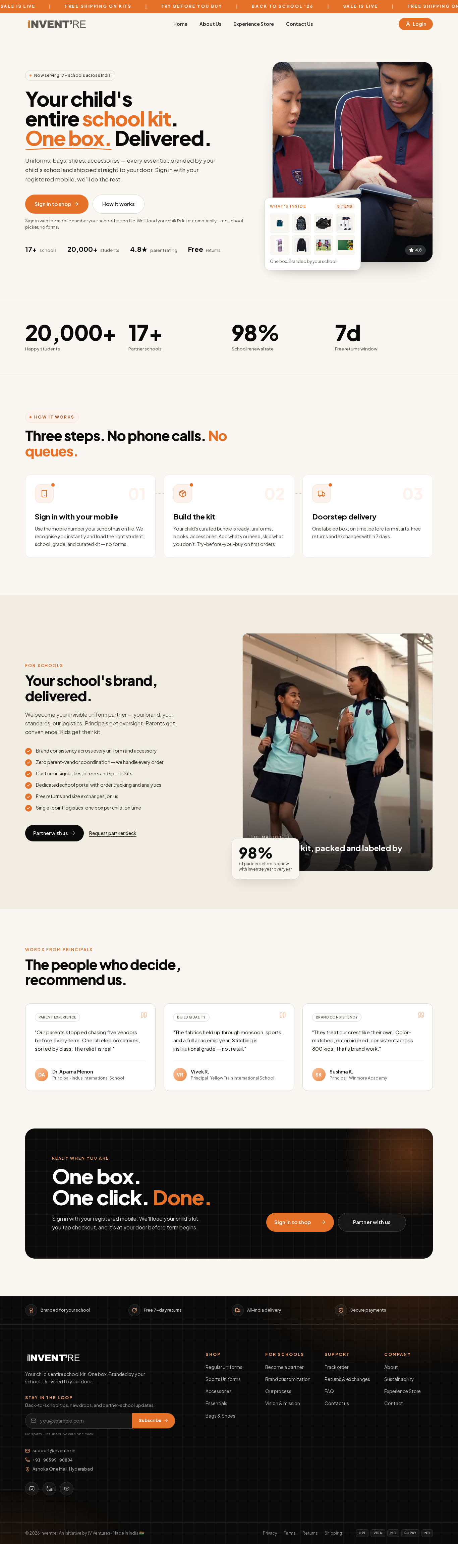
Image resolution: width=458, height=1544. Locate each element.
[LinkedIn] (49, 1488)
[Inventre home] (56, 24)
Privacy (270, 1533)
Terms (290, 1533)
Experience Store (253, 24)
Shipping (333, 1533)
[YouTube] (66, 1488)
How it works (118, 204)
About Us (210, 24)
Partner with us (50, 833)
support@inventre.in (54, 1450)
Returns (310, 1533)
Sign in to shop (53, 204)
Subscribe (150, 1420)
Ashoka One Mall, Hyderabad (63, 1469)
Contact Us (299, 24)
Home (180, 24)
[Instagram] (32, 1488)
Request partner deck (112, 833)
